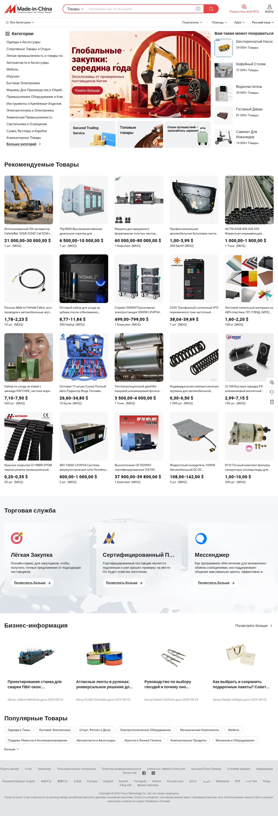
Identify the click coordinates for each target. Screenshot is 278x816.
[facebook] (144, 772)
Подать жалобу (9, 768)
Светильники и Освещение (27, 124)
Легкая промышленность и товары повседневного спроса (36, 55)
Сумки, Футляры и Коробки (27, 131)
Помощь (218, 22)
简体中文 (46, 781)
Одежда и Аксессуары (23, 42)
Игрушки (13, 76)
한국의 (193, 781)
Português (140, 781)
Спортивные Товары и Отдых (29, 49)
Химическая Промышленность (29, 117)
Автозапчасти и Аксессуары (28, 62)
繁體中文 (62, 781)
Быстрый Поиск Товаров (206, 768)
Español (108, 781)
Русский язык (175, 781)
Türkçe (266, 781)
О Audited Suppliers (238, 768)
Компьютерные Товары (24, 137)
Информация (264, 768)
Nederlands (222, 781)
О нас (28, 768)
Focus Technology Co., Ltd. (136, 793)
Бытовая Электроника (23, 83)
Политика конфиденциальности (121, 768)
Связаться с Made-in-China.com (166, 768)
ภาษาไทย (251, 781)
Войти (269, 11)
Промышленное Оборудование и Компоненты (36, 96)
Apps (237, 22)
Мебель (12, 69)
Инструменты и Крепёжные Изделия (34, 103)
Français (92, 781)
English (30, 781)
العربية (206, 781)
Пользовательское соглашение (76, 768)
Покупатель (190, 22)
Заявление (44, 768)
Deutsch (123, 781)
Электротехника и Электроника (30, 110)
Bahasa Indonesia (148, 785)
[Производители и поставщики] (28, 8)
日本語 (77, 781)
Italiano (156, 781)
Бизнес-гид (129, 772)
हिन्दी (237, 781)
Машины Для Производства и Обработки (36, 90)
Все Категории (20, 22)
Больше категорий (21, 144)
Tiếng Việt (125, 785)
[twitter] (153, 772)
